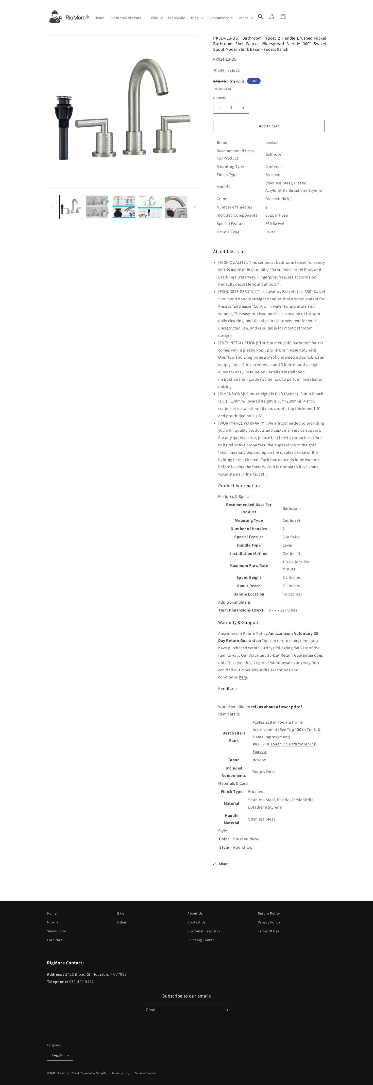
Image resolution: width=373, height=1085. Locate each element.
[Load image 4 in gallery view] (150, 207)
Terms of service (145, 1073)
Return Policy (269, 913)
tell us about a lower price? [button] (276, 706)
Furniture (54, 940)
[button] (127, 17)
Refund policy (120, 1073)
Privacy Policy (269, 922)
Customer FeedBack (204, 931)
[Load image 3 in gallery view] (123, 207)
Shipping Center (201, 940)
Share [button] (223, 863)
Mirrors (53, 922)
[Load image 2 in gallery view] (97, 207)
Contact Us (197, 922)
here (243, 677)
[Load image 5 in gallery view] (176, 207)
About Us (195, 913)
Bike (120, 913)
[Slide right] (194, 206)
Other (122, 922)
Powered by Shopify (93, 1073)
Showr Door (56, 931)
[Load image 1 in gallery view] (71, 207)
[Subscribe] (226, 1010)
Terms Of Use (268, 931)
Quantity (219, 98)
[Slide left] (52, 206)
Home (52, 913)
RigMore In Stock (68, 1073)
